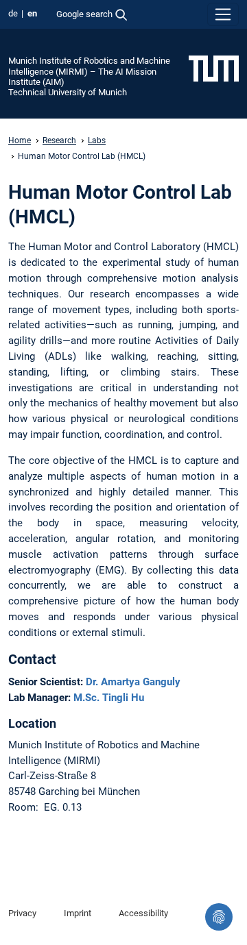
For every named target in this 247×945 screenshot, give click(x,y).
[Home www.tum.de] (214, 68)
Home (19, 140)
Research (59, 140)
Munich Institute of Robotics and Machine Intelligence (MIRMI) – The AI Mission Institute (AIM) (89, 71)
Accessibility (143, 913)
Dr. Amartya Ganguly (133, 682)
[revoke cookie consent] (219, 917)
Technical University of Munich (67, 92)
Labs (97, 140)
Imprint (77, 913)
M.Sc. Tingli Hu (108, 697)
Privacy (22, 913)
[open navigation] (223, 14)
